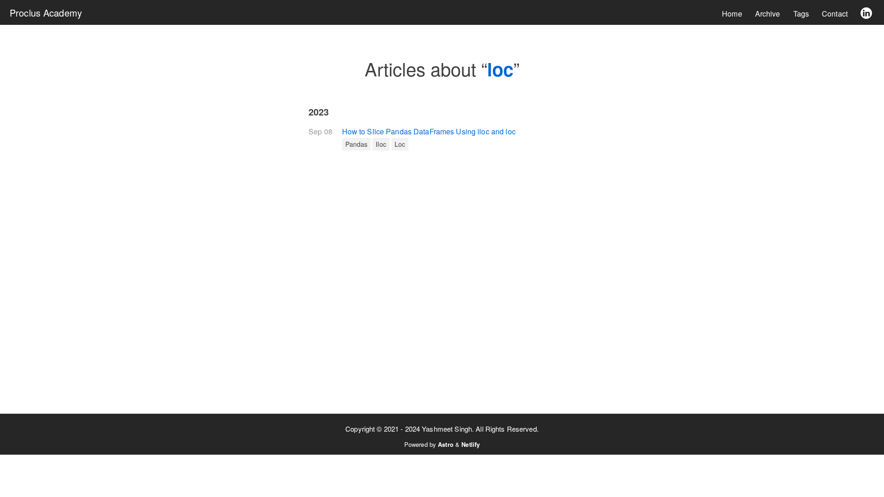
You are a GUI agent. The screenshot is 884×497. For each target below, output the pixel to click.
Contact (835, 13)
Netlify (470, 444)
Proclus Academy (46, 12)
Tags (801, 13)
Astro (446, 444)
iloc (381, 144)
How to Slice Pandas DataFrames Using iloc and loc (429, 131)
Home (732, 13)
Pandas (356, 144)
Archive (767, 13)
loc (400, 144)
